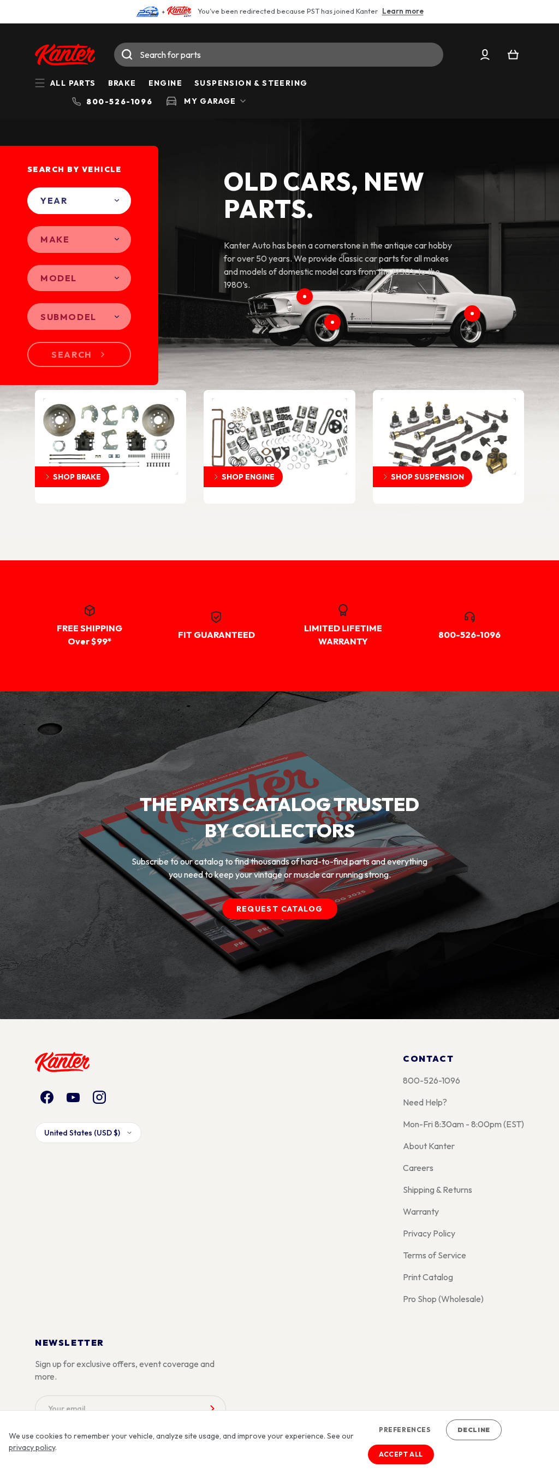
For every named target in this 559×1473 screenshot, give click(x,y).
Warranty (421, 1211)
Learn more (403, 11)
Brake (122, 83)
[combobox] (278, 55)
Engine (165, 83)
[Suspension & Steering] (472, 313)
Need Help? (425, 1102)
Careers (418, 1167)
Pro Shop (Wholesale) (443, 1298)
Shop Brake (77, 477)
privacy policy (32, 1447)
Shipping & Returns (437, 1189)
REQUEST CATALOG (279, 909)
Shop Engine (248, 477)
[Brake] (332, 322)
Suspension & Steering (250, 83)
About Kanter (429, 1145)
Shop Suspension (427, 477)
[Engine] (304, 296)
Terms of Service (434, 1255)
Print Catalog (428, 1276)
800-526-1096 (431, 1080)
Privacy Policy (429, 1233)
